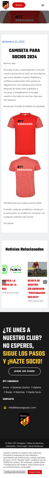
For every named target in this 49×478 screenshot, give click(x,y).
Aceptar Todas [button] (34, 472)
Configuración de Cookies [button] (15, 472)
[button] (4, 286)
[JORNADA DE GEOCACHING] (11, 263)
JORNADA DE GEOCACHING (9, 283)
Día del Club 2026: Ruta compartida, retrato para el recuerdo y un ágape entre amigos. (36, 293)
